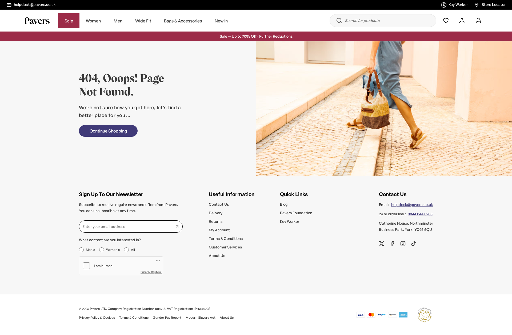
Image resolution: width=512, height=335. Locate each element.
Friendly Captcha (151, 272)
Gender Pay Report (167, 317)
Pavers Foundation (296, 213)
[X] (381, 243)
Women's (113, 250)
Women (93, 21)
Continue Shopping (108, 131)
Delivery (215, 213)
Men (118, 21)
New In (221, 21)
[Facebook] (392, 243)
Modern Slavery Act (200, 317)
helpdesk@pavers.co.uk (35, 4)
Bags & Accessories (183, 21)
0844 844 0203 (420, 214)
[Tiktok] (413, 243)
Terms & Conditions (226, 238)
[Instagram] (403, 243)
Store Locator (494, 4)
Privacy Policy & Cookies (97, 317)
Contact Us (219, 204)
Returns (215, 221)
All (133, 250)
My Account (219, 230)
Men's (90, 250)
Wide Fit (143, 21)
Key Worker (458, 4)
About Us (217, 255)
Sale (69, 21)
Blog (283, 204)
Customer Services (225, 247)
